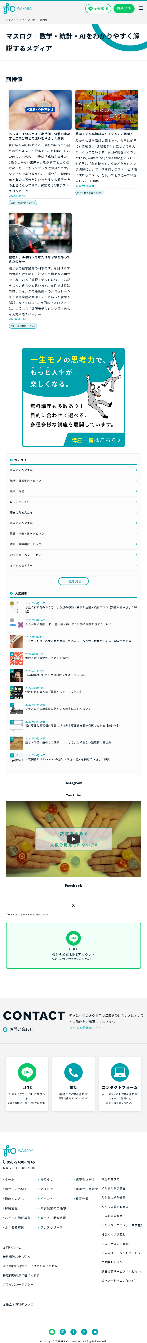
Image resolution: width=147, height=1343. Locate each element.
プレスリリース (51, 1227)
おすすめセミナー (21, 565)
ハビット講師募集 (18, 1217)
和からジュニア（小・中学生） (122, 1225)
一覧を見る (73, 581)
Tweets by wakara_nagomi (27, 914)
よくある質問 (14, 1227)
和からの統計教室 (113, 1197)
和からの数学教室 (113, 1188)
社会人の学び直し (113, 1234)
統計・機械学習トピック (23, 202)
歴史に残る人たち (21, 512)
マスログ (46, 1189)
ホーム (10, 1179)
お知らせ (46, 1179)
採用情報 (11, 1208)
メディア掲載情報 (53, 1217)
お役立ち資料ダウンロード (18, 1307)
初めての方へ (14, 1198)
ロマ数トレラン (112, 1262)
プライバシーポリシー (18, 1284)
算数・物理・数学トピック (27, 533)
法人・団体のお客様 (115, 1244)
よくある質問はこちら (85, 1027)
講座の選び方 (110, 1179)
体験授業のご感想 (53, 1208)
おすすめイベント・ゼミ (26, 555)
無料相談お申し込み (16, 1257)
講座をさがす (85, 1179)
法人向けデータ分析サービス (121, 1253)
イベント (46, 1198)
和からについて (16, 1189)
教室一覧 (82, 1198)
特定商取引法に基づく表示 (21, 1275)
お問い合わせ (12, 1247)
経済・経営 (17, 491)
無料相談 (124, 8)
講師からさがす (87, 1189)
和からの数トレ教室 (115, 1207)
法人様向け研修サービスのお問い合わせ (30, 1266)
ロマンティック (20, 502)
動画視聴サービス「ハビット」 (122, 1271)
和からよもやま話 (21, 470)
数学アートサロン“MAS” (118, 1281)
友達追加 (101, 8)
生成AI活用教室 (112, 1216)
